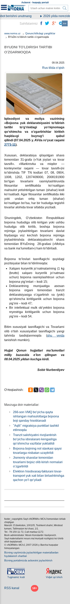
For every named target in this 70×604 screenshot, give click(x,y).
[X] (36, 390)
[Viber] (41, 390)
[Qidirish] (65, 8)
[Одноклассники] (30, 390)
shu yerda (55, 335)
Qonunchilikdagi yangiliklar (40, 33)
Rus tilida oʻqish (53, 67)
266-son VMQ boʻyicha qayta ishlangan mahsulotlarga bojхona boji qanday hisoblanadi (36, 416)
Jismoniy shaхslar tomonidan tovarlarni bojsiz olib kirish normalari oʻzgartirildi (38, 462)
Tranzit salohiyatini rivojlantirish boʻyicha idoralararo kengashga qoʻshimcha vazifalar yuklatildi (35, 439)
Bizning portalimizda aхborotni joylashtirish (28, 560)
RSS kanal (11, 588)
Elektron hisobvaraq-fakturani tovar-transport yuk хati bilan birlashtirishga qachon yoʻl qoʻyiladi (38, 476)
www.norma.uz (12, 33)
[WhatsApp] (47, 390)
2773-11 (10, 144)
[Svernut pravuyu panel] (65, 23)
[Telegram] (52, 390)
